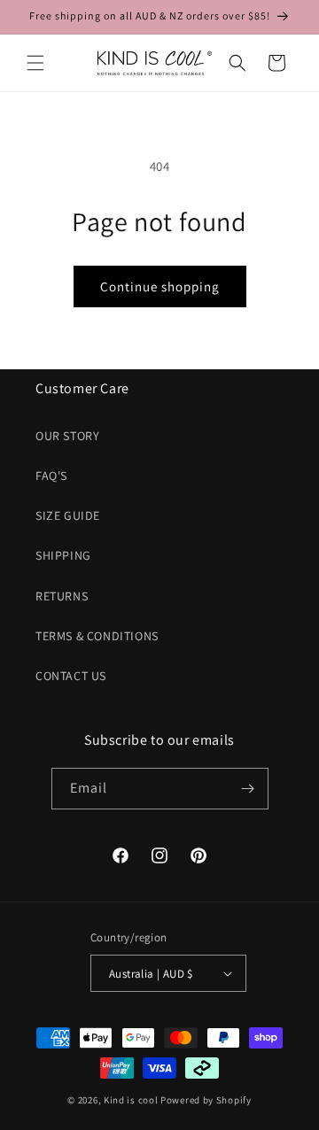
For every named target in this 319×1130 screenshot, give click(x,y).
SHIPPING (63, 555)
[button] (35, 62)
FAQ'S (51, 476)
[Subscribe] (248, 788)
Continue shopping (160, 286)
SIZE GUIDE (67, 515)
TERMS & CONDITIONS (97, 636)
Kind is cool (131, 1100)
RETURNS (61, 596)
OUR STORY (67, 436)
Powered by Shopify (206, 1100)
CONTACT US (70, 676)
